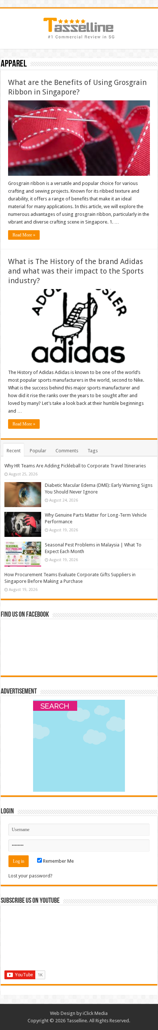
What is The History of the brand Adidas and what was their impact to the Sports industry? (76, 271)
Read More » (23, 235)
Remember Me (58, 861)
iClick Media (95, 1013)
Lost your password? (30, 875)
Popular (38, 450)
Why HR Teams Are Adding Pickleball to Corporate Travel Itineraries (75, 465)
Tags (92, 450)
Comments (66, 450)
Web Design (62, 1013)
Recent (14, 450)
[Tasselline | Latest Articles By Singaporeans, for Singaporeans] (79, 27)
